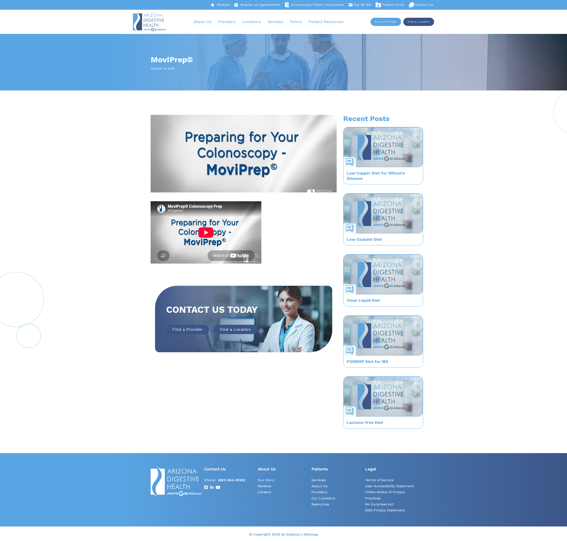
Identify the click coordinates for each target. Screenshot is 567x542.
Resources (320, 504)
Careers (264, 492)
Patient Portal (393, 4)
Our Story (266, 480)
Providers (226, 21)
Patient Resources (326, 21)
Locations (251, 21)
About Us (202, 21)
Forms (296, 21)
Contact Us (424, 4)
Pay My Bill (362, 4)
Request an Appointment (260, 4)
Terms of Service (379, 480)
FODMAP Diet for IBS (367, 361)
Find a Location (419, 21)
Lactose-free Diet (365, 422)
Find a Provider (386, 21)
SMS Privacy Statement (385, 510)
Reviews (223, 4)
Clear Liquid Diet (363, 300)
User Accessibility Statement (389, 486)
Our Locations (323, 498)
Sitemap (310, 534)
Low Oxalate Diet (364, 239)
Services (275, 21)
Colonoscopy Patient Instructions (317, 4)
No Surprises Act (379, 504)
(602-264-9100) (231, 480)
